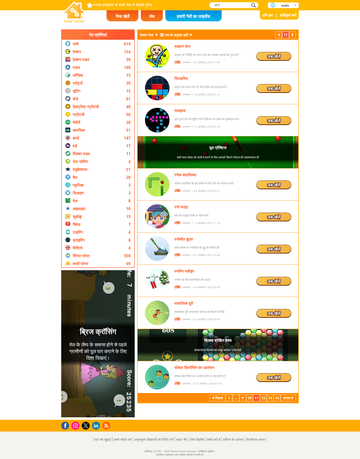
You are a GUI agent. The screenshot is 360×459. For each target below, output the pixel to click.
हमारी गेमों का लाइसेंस (193, 16)
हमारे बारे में (213, 439)
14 (277, 397)
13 (270, 397)
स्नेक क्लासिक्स (185, 175)
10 (250, 397)
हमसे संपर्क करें (123, 439)
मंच (151, 16)
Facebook (66, 425)
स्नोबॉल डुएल (183, 239)
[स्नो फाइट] (157, 216)
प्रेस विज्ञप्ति (197, 439)
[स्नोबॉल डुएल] (157, 248)
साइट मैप (181, 439)
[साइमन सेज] (157, 56)
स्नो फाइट (181, 207)
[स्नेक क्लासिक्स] (157, 184)
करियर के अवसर (233, 439)
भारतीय (285, 6)
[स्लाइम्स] (157, 120)
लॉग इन (267, 15)
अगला (293, 34)
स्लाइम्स (180, 110)
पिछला (279, 34)
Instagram (76, 425)
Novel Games (74, 10)
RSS (106, 425)
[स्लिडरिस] (157, 88)
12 (263, 397)
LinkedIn (97, 426)
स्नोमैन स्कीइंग (184, 271)
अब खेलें (273, 56)
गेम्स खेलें (123, 16)
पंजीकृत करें (288, 15)
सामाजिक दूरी (183, 303)
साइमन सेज (182, 46)
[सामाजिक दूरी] (157, 313)
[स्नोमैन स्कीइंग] (157, 280)
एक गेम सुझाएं (103, 439)
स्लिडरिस (181, 78)
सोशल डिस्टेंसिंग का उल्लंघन (194, 367)
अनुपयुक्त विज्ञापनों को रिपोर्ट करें (153, 439)
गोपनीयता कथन (255, 439)
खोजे (253, 5)
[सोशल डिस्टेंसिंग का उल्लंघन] (157, 377)
